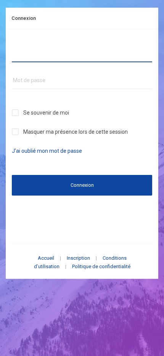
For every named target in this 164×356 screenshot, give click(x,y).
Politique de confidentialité (101, 266)
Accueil (46, 258)
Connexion (82, 185)
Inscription (78, 258)
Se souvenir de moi (46, 113)
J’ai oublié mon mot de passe (47, 151)
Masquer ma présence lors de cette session (75, 132)
